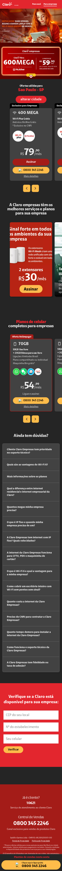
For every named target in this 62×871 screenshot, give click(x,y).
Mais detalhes (31, 176)
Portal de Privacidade (20, 841)
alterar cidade (31, 99)
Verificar (13, 749)
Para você (36, 4)
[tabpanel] (31, 44)
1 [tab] (31, 76)
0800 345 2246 (33, 170)
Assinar (31, 162)
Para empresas (50, 4)
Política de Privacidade (41, 841)
